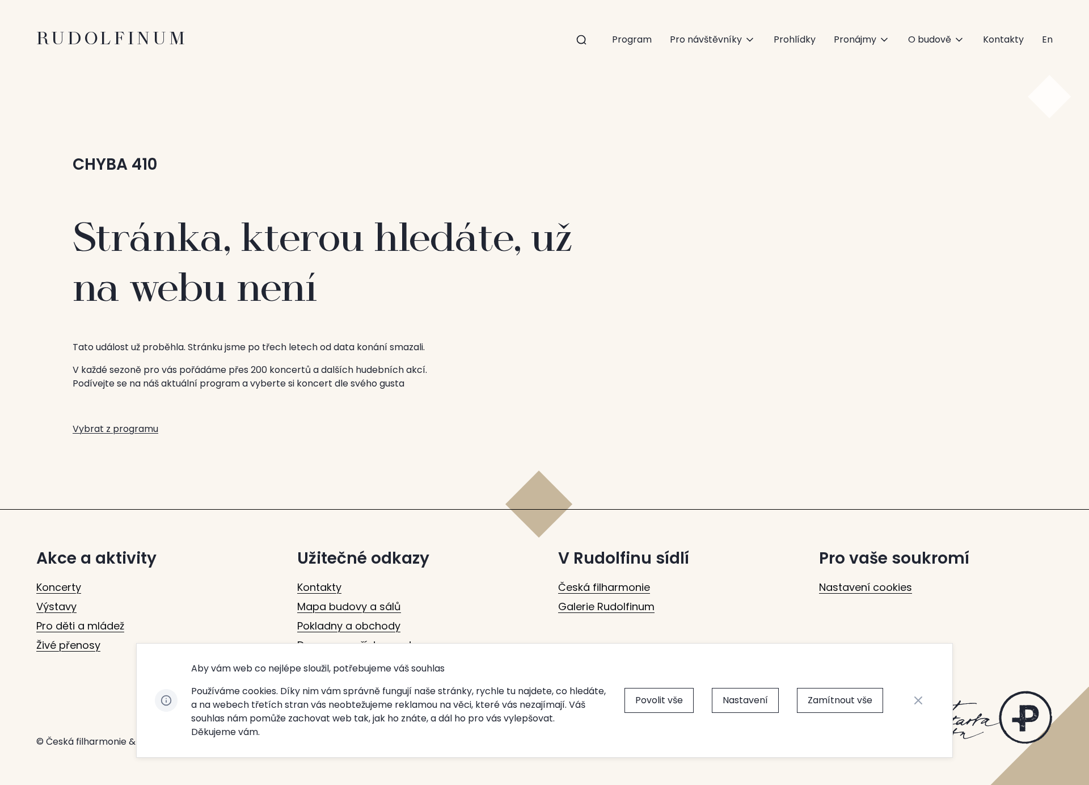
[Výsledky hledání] (581, 39)
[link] (1047, 39)
